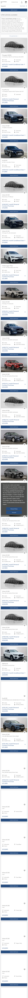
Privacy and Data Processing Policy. (15, 490)
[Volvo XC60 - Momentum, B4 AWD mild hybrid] (14, 328)
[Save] (24, 53)
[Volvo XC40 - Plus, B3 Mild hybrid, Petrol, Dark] (14, 761)
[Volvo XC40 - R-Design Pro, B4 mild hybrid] (14, 221)
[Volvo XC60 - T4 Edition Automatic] (14, 116)
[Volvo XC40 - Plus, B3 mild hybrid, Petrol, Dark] (14, 364)
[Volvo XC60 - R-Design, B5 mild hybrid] (14, 473)
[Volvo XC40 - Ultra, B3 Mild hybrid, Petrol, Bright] (14, 725)
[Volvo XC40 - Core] (14, 797)
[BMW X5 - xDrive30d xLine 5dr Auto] (14, 654)
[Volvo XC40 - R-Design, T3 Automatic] (14, 292)
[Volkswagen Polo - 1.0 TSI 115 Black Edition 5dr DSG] (14, 256)
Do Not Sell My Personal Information (16, 502)
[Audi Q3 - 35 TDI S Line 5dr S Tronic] (14, 151)
